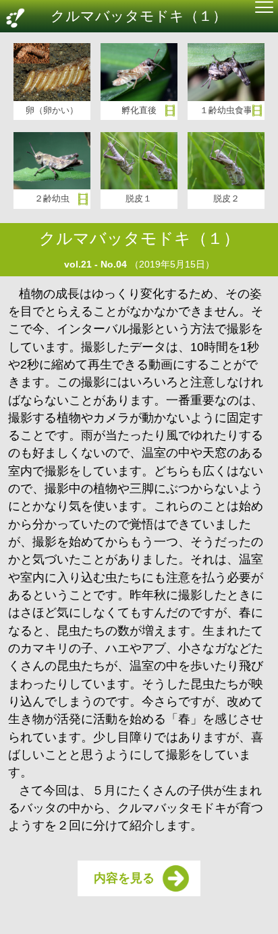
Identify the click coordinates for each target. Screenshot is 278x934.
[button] (264, 8)
